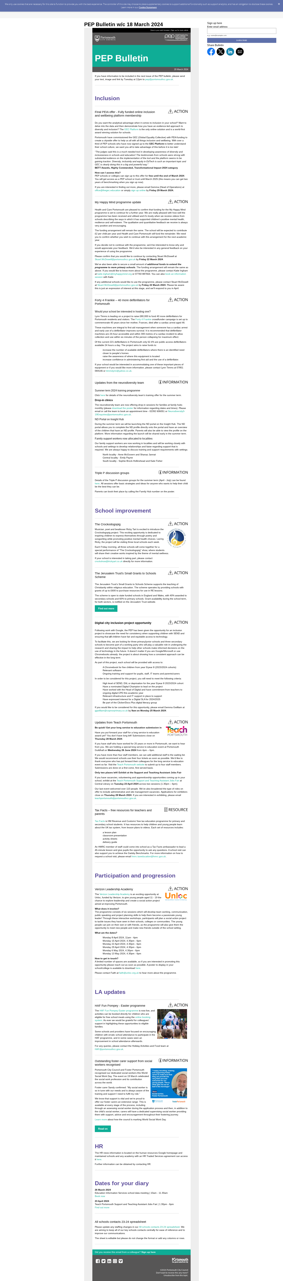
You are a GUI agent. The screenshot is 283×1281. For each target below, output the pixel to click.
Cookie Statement (148, 7)
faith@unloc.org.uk (129, 972)
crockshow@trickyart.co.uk (109, 561)
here (102, 395)
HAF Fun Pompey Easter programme (119, 1010)
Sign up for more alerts (179, 30)
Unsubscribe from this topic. (176, 1275)
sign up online (138, 190)
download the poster (122, 408)
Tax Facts (100, 821)
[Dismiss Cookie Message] (279, 3)
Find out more (102, 1207)
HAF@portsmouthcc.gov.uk (109, 1049)
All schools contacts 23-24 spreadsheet (159, 1227)
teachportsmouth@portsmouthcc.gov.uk (115, 798)
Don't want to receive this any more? (172, 1273)
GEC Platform (131, 129)
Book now (100, 1196)
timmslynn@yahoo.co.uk (119, 371)
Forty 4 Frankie (143, 319)
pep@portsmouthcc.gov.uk (159, 79)
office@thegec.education (108, 190)
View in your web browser (160, 30)
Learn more (101, 1119)
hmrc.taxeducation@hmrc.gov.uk (149, 856)
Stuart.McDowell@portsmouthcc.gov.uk (115, 259)
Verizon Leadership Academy (115, 894)
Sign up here (148, 1252)
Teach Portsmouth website (130, 764)
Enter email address (217, 27)
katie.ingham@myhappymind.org (114, 274)
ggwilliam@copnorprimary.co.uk (111, 710)
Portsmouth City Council (177, 1270)
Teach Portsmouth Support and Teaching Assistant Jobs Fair (148, 780)
